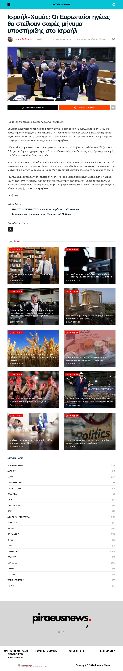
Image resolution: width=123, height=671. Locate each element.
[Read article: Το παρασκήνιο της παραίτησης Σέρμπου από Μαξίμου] (33, 265)
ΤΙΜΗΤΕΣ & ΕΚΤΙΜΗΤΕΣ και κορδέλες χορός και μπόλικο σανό (45, 209)
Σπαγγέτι (12, 557)
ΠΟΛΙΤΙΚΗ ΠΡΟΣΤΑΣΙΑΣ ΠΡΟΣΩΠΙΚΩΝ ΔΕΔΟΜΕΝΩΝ (15, 654)
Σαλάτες (12, 545)
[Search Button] (114, 4)
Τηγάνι (11, 568)
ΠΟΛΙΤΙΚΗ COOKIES (46, 651)
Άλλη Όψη (12, 471)
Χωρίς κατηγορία (16, 580)
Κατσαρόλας (14, 505)
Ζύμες (11, 499)
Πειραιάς (12, 528)
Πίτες (10, 539)
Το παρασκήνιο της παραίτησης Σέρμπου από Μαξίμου (41, 214)
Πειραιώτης (13, 534)
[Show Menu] (9, 4)
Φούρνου (12, 574)
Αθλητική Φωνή (15, 465)
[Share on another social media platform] (113, 107)
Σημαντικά (13, 551)
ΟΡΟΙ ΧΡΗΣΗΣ (76, 651)
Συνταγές (12, 562)
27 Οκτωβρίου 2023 (41, 39)
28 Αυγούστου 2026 (17, 281)
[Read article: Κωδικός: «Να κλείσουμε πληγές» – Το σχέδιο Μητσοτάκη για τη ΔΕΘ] (33, 431)
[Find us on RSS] (64, 632)
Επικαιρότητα (66, 39)
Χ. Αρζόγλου (23, 39)
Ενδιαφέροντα (15, 482)
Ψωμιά (11, 585)
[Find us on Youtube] (59, 632)
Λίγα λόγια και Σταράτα (19, 517)
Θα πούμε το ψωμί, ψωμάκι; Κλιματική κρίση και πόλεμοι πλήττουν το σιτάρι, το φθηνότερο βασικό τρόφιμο (33, 357)
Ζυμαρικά (12, 494)
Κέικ (10, 511)
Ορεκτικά (12, 522)
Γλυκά (10, 476)
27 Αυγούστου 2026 (73, 405)
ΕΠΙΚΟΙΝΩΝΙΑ (107, 651)
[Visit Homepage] (61, 5)
